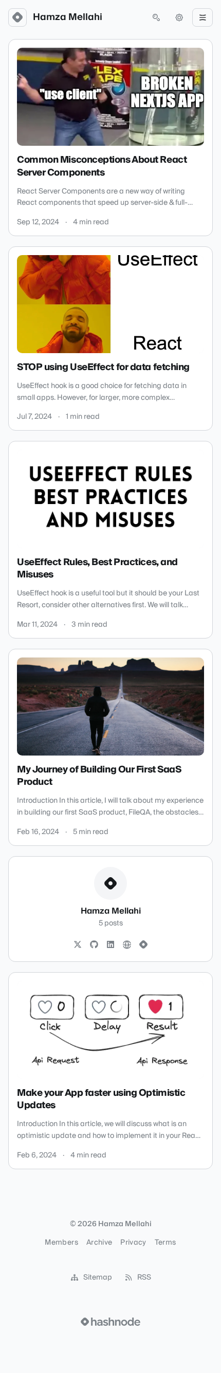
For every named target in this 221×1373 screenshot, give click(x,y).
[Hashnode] (143, 945)
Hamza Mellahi (67, 17)
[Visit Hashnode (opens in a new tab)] (110, 1321)
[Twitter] (77, 945)
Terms (165, 1242)
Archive (99, 1242)
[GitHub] (94, 945)
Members (61, 1242)
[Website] (127, 945)
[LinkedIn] (110, 945)
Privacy (133, 1242)
